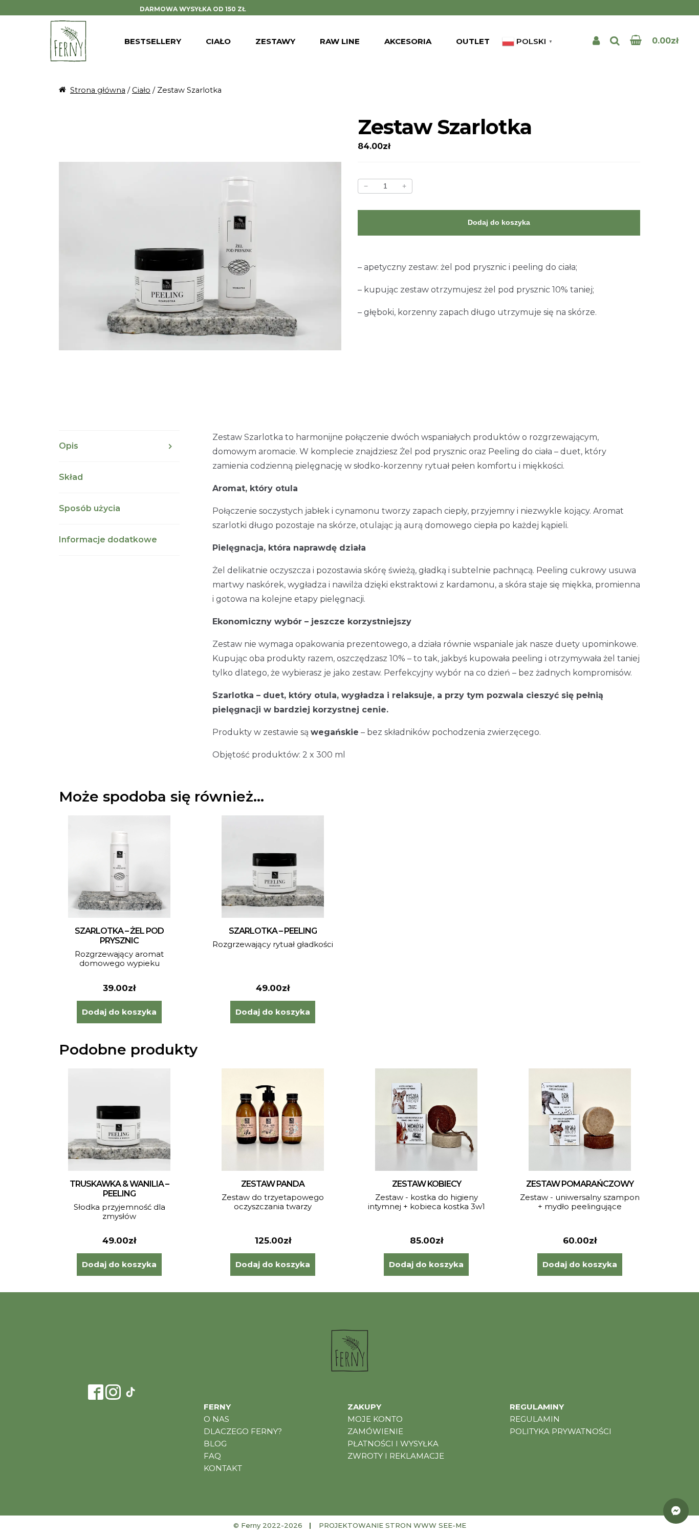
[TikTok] (130, 1392)
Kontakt (223, 1468)
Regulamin (535, 1419)
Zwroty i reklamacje (395, 1456)
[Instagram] (113, 1392)
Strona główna (97, 90)
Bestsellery (152, 41)
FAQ (212, 1456)
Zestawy (275, 41)
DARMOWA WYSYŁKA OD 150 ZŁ (193, 9)
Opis (68, 446)
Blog (215, 1443)
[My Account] (596, 41)
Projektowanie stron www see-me (392, 1525)
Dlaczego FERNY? (243, 1431)
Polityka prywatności (560, 1431)
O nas (216, 1419)
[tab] (119, 446)
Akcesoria (407, 41)
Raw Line (340, 41)
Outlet (473, 41)
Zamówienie (375, 1431)
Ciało (218, 41)
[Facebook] (95, 1392)
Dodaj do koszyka (499, 222)
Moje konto (375, 1419)
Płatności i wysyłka (393, 1443)
